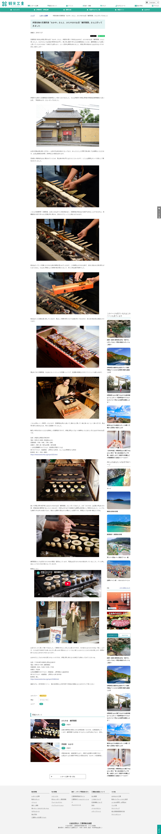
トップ (33, 16)
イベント (34, 802)
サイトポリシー (116, 814)
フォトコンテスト (56, 802)
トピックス (16, 9)
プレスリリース (76, 805)
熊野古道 (68, 9)
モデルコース (36, 811)
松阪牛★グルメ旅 (94, 9)
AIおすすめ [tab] (125, 635)
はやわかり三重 (116, 796)
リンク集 (114, 805)
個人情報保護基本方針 (118, 811)
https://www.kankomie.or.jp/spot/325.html (44, 455)
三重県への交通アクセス (39, 817)
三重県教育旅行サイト (78, 796)
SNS (92, 805)
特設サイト (121, 9)
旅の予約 (34, 814)
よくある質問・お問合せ (119, 802)
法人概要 (94, 796)
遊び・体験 (35, 805)
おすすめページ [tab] (113, 635)
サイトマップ (116, 808)
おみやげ (147, 9)
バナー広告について (125, 588)
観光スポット (36, 799)
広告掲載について (96, 802)
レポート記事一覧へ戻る (67, 776)
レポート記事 (44, 16)
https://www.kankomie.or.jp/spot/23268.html (45, 679)
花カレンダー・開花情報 (58, 799)
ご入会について (96, 799)
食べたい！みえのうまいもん (40, 808)
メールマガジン (96, 808)
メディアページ (96, 811)
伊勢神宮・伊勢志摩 (42, 9)
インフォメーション (57, 805)
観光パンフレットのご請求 (120, 799)
